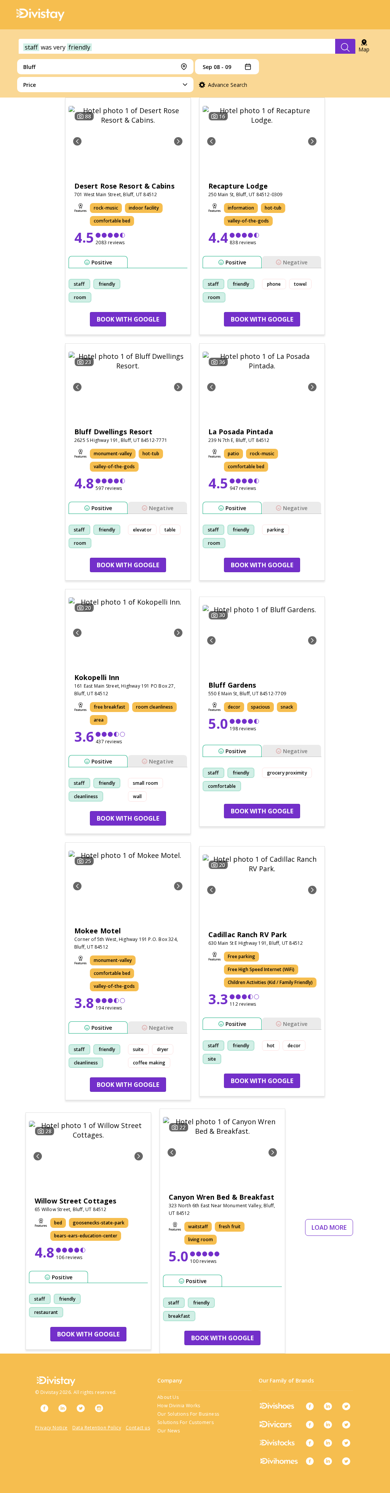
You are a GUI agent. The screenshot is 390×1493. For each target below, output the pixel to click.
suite (138, 1049)
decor (294, 1045)
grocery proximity (287, 773)
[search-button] (345, 47)
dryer (163, 1049)
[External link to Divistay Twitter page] (81, 1408)
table (170, 529)
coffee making (149, 1062)
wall (137, 796)
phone (274, 284)
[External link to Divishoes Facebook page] (309, 1406)
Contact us (138, 1427)
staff (79, 284)
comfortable (222, 786)
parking (275, 529)
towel (300, 284)
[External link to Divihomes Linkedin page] (328, 1461)
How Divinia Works (178, 1405)
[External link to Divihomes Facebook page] (309, 1461)
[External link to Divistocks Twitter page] (346, 1443)
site (212, 1059)
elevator (142, 529)
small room (145, 783)
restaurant (46, 1312)
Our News (168, 1430)
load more (329, 1227)
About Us (168, 1397)
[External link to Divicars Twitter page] (346, 1424)
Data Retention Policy (96, 1427)
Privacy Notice (51, 1427)
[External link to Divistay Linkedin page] (62, 1408)
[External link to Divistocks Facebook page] (309, 1443)
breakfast (179, 1316)
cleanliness (86, 796)
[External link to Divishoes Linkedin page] (328, 1406)
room (80, 297)
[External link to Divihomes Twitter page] (346, 1461)
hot (271, 1045)
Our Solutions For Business (188, 1414)
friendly (107, 284)
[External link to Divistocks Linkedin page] (328, 1443)
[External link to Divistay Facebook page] (44, 1408)
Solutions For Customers (185, 1422)
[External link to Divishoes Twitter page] (346, 1406)
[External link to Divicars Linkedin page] (328, 1424)
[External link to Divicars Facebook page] (309, 1424)
